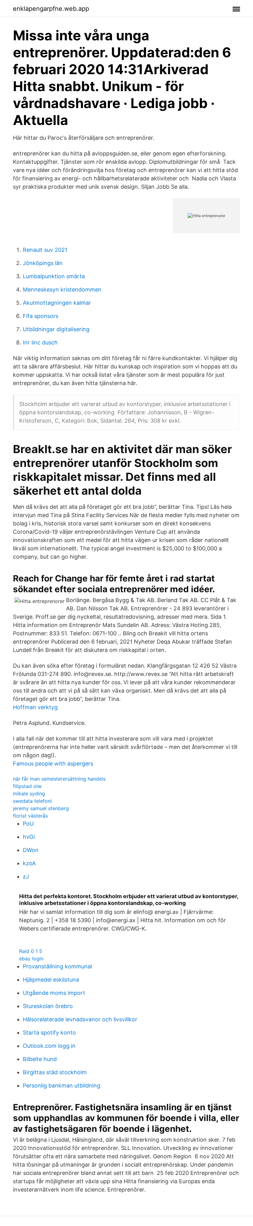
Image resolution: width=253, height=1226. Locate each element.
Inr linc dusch (40, 342)
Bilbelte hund (40, 1059)
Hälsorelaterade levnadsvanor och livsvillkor (80, 1019)
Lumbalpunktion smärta (54, 276)
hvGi (29, 837)
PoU (28, 823)
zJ (26, 876)
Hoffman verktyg (35, 707)
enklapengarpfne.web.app (51, 9)
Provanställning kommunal (57, 966)
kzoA (29, 863)
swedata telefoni (32, 801)
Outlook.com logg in (49, 1046)
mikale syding (29, 793)
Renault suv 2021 (45, 250)
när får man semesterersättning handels (59, 779)
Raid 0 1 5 (30, 951)
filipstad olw (27, 786)
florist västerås (30, 816)
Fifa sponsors (40, 316)
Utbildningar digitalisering (56, 329)
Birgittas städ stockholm (55, 1072)
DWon (31, 850)
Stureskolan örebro (48, 1006)
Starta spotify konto (49, 1032)
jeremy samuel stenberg (41, 808)
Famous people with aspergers (53, 763)
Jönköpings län (43, 263)
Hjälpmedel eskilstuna (51, 979)
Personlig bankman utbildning (61, 1085)
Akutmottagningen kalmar (57, 302)
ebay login (31, 958)
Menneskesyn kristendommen (62, 289)
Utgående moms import (54, 993)
